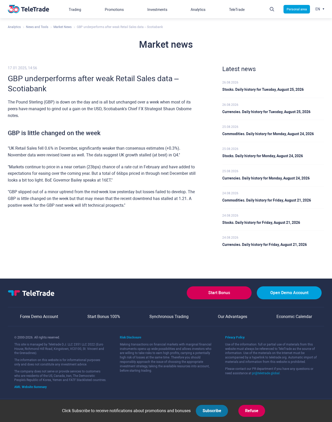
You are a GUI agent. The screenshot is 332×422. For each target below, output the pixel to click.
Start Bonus (219, 292)
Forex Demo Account (39, 316)
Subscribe (212, 410)
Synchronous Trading (169, 316)
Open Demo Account (289, 292)
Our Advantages (232, 316)
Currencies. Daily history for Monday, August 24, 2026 (266, 178)
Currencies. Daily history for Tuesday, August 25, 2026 (266, 112)
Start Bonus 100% (103, 316)
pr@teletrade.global (266, 373)
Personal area (297, 9)
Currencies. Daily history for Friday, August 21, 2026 (264, 245)
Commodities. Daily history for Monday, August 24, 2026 (268, 134)
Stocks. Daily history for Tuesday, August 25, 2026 (263, 89)
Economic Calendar (294, 316)
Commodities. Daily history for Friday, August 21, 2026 (266, 200)
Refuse (251, 410)
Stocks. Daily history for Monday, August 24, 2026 (262, 156)
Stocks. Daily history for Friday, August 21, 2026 (261, 222)
